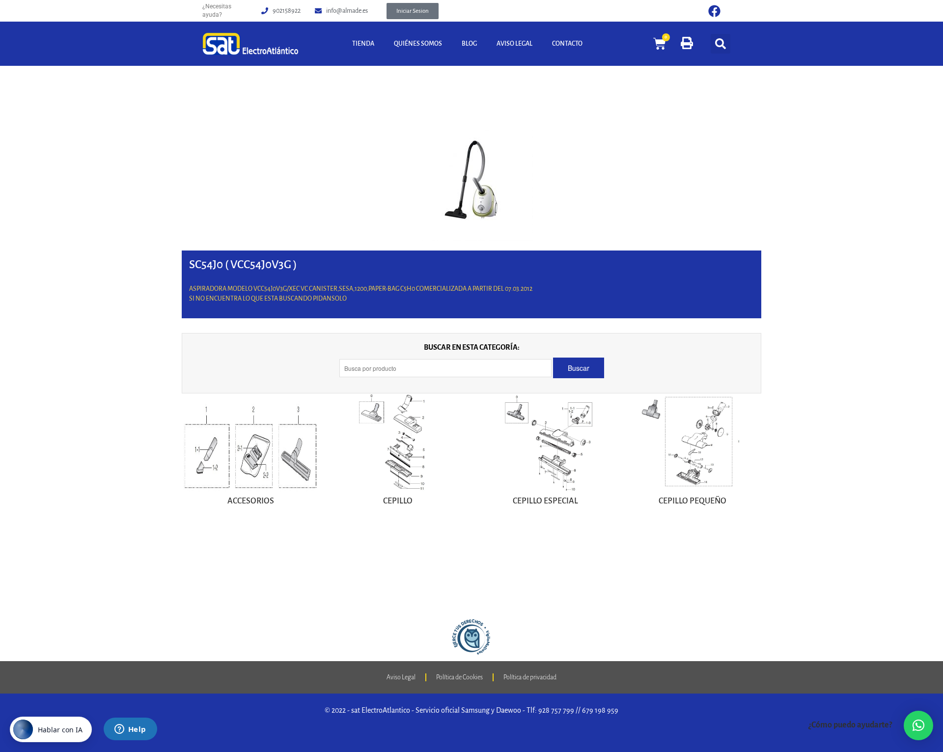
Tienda (363, 43)
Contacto (567, 43)
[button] (413, 11)
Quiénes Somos (418, 43)
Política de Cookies (459, 677)
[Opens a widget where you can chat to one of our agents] (130, 730)
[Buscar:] (446, 368)
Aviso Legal (514, 43)
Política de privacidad (529, 677)
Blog (469, 43)
